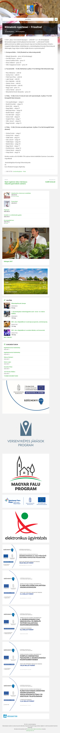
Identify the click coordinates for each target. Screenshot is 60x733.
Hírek (24, 171)
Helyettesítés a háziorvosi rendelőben (21, 193)
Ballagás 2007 (8, 261)
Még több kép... (8, 337)
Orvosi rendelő (15, 196)
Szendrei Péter (8, 367)
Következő (52, 179)
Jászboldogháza (9, 31)
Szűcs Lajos (7, 362)
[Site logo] (30, 14)
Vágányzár (6, 209)
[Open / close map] (56, 19)
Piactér (6, 223)
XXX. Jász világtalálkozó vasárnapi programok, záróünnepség (29, 322)
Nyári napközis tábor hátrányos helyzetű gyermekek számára (16, 183)
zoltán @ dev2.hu (30, 730)
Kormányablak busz (9, 220)
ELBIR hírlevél (50, 182)
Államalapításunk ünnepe (18, 303)
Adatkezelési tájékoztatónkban (34, 729)
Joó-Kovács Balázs (9, 371)
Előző (6, 179)
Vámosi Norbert (8, 357)
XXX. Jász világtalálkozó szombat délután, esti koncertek (28, 330)
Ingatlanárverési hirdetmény (12, 347)
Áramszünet (14, 201)
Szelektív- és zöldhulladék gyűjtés (13, 215)
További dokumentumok (11, 376)
